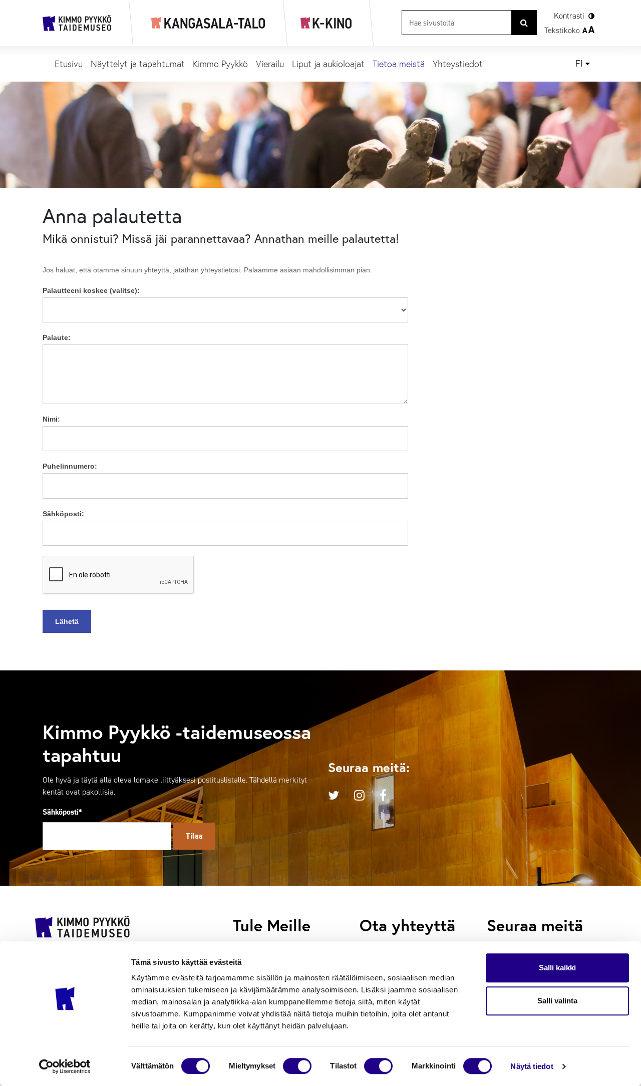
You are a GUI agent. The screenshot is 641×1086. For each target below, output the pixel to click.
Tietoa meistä (399, 64)
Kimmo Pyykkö (220, 64)
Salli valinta (557, 1000)
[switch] (297, 1066)
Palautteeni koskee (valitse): (91, 290)
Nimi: (51, 419)
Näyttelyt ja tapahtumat (138, 64)
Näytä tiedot (531, 1066)
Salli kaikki (557, 967)
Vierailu (270, 64)
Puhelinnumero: (70, 466)
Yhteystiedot (458, 64)
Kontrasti (569, 16)
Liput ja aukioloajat (328, 64)
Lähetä (67, 621)
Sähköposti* (62, 812)
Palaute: (57, 337)
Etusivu (69, 64)
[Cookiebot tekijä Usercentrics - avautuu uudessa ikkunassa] (65, 1066)
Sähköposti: (63, 514)
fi (579, 64)
